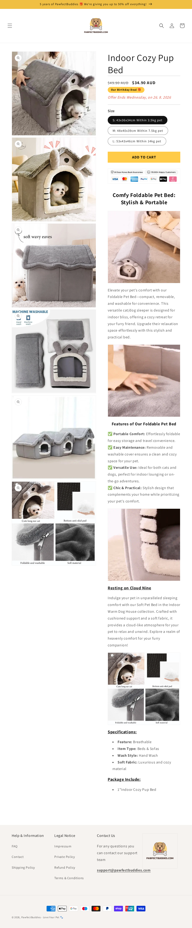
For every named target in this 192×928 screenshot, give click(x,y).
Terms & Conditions (69, 878)
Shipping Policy (23, 867)
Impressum (62, 846)
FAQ (15, 846)
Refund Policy (64, 867)
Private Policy (64, 857)
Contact (18, 857)
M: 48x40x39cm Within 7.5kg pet (138, 131)
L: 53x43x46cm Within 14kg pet (137, 141)
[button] (10, 26)
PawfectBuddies (31, 917)
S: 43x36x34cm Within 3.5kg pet (137, 120)
